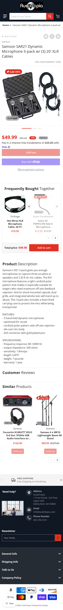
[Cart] (58, 16)
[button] (5, 16)
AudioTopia (26, 605)
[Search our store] (50, 16)
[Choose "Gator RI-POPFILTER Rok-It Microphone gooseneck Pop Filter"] (50, 196)
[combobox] (31, 16)
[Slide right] (59, 96)
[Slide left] (4, 96)
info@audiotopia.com (44, 511)
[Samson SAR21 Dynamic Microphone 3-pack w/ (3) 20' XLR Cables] (26, 128)
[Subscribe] (58, 537)
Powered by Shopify (39, 605)
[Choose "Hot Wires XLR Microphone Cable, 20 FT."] (22, 196)
